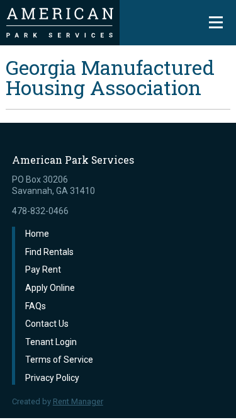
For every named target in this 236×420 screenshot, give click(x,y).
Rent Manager (78, 401)
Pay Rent (43, 269)
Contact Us (47, 324)
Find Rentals (49, 252)
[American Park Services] (60, 22)
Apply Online (50, 288)
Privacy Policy (52, 378)
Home (37, 234)
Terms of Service (59, 360)
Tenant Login (51, 342)
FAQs (35, 306)
